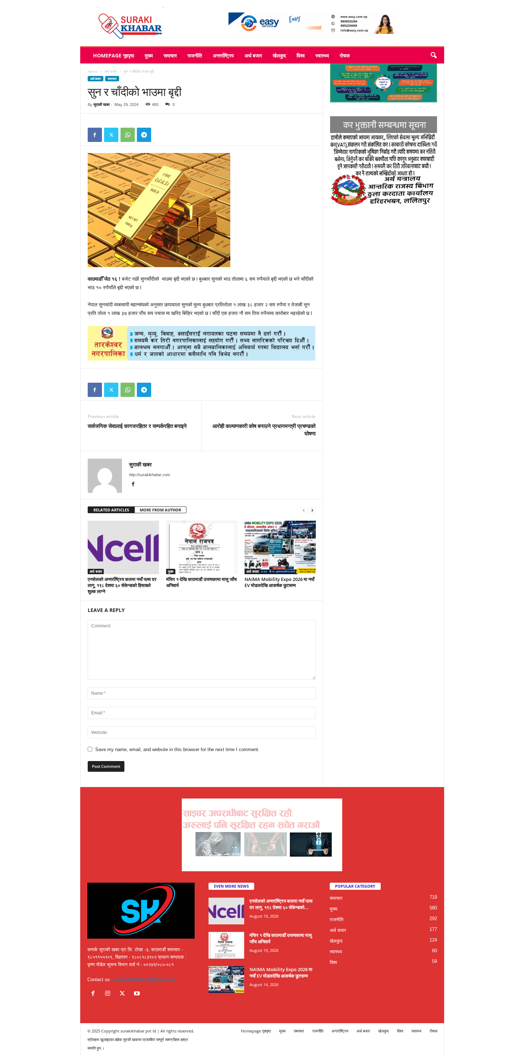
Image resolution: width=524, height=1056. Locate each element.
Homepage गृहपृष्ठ (113, 55)
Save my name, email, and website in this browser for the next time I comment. (177, 749)
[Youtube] (137, 994)
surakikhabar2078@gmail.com (144, 979)
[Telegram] (144, 135)
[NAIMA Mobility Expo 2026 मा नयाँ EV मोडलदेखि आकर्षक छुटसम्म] (280, 547)
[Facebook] (95, 135)
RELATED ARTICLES (111, 509)
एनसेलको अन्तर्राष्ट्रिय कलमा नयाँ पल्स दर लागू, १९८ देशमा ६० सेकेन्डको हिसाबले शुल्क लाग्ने (122, 585)
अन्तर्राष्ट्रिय (223, 55)
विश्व (301, 55)
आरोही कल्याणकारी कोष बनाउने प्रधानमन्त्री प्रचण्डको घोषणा (263, 429)
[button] (433, 55)
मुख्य (149, 55)
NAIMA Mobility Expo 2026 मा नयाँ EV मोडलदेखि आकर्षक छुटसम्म (279, 582)
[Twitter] (111, 135)
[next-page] (312, 510)
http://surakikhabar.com (149, 475)
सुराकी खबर (101, 104)
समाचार (170, 55)
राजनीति (194, 55)
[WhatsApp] (127, 135)
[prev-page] (303, 510)
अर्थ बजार (253, 55)
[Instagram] (109, 994)
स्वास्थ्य (322, 55)
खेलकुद (279, 55)
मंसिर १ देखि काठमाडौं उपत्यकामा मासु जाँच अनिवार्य (201, 582)
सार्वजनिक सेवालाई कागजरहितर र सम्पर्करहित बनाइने (137, 425)
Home (93, 71)
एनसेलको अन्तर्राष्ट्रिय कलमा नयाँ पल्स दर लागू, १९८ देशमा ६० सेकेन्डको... (281, 904)
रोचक (345, 55)
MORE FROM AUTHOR (160, 509)
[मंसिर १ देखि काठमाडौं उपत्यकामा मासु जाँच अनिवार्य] (201, 547)
